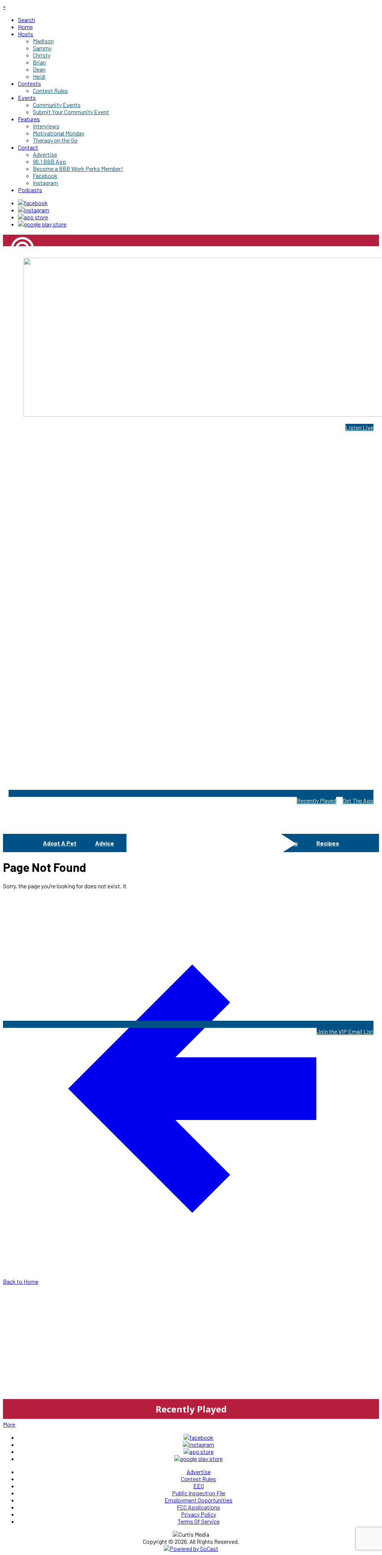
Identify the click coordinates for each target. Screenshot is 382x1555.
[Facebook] (33, 202)
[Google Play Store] (42, 224)
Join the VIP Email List (345, 1031)
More (9, 1424)
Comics (143, 843)
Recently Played (316, 800)
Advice (104, 843)
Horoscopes (241, 843)
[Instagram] (33, 209)
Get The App (358, 800)
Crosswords (188, 843)
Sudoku (287, 843)
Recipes (327, 843)
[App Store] (33, 216)
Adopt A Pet (59, 843)
